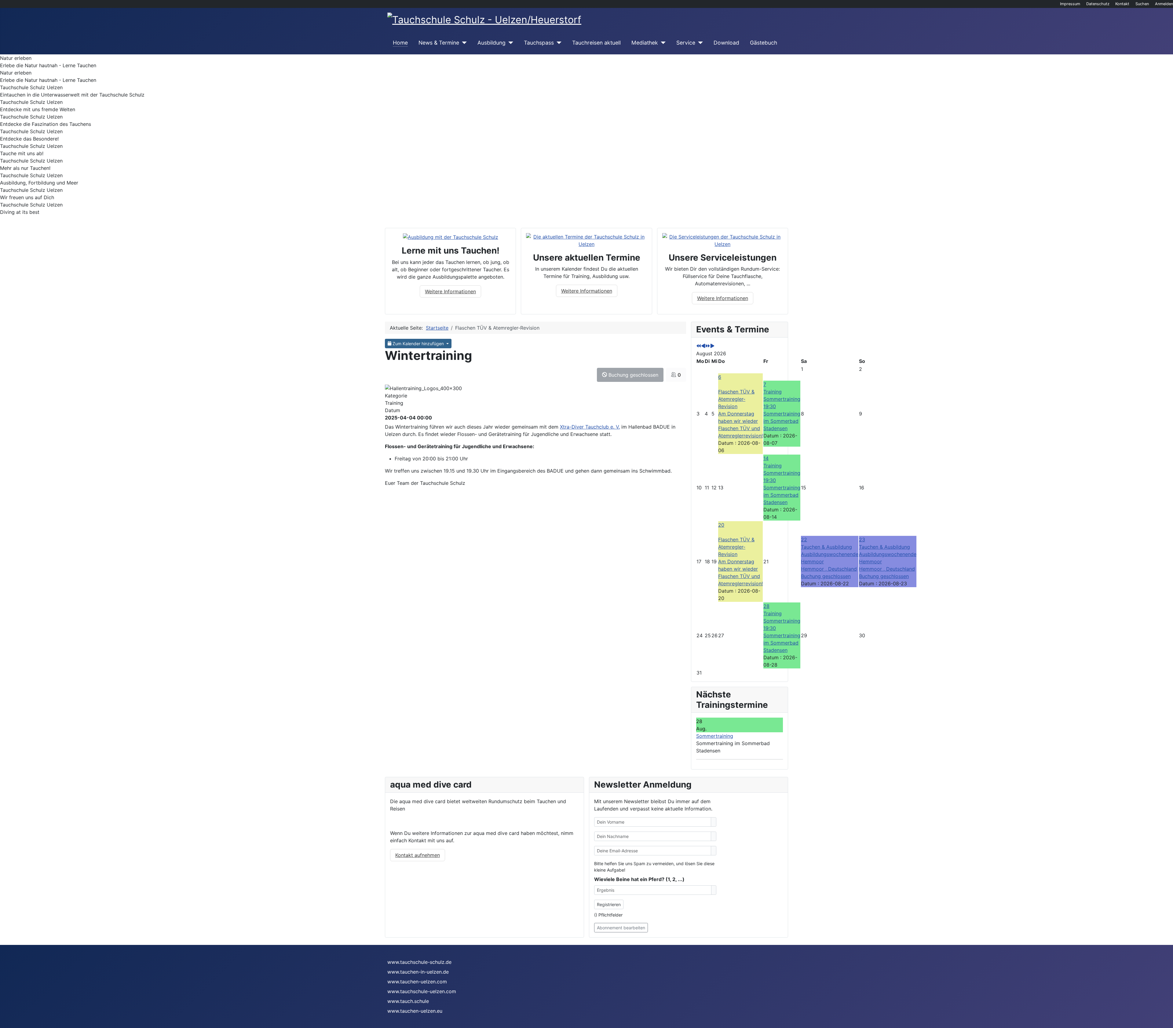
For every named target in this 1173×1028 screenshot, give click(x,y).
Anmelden (1164, 4)
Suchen (1142, 4)
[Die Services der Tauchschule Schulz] (722, 240)
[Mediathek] (662, 43)
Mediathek (644, 42)
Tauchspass (539, 42)
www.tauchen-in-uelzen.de (418, 972)
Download (726, 42)
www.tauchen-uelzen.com (417, 982)
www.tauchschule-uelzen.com (421, 991)
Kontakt (1122, 4)
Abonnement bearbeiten (621, 927)
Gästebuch (763, 42)
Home (400, 42)
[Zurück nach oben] (1165, 1020)
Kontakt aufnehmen (417, 855)
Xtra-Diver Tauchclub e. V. (590, 427)
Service (685, 42)
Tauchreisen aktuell (596, 42)
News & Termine (438, 42)
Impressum (1070, 4)
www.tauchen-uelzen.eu (414, 1011)
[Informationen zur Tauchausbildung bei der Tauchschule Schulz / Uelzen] (450, 237)
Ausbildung (491, 42)
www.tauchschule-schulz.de (419, 962)
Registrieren (609, 904)
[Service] (699, 43)
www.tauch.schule (408, 1001)
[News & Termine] (463, 43)
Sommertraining (714, 736)
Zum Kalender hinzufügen (418, 343)
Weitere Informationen (450, 291)
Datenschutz (1097, 4)
